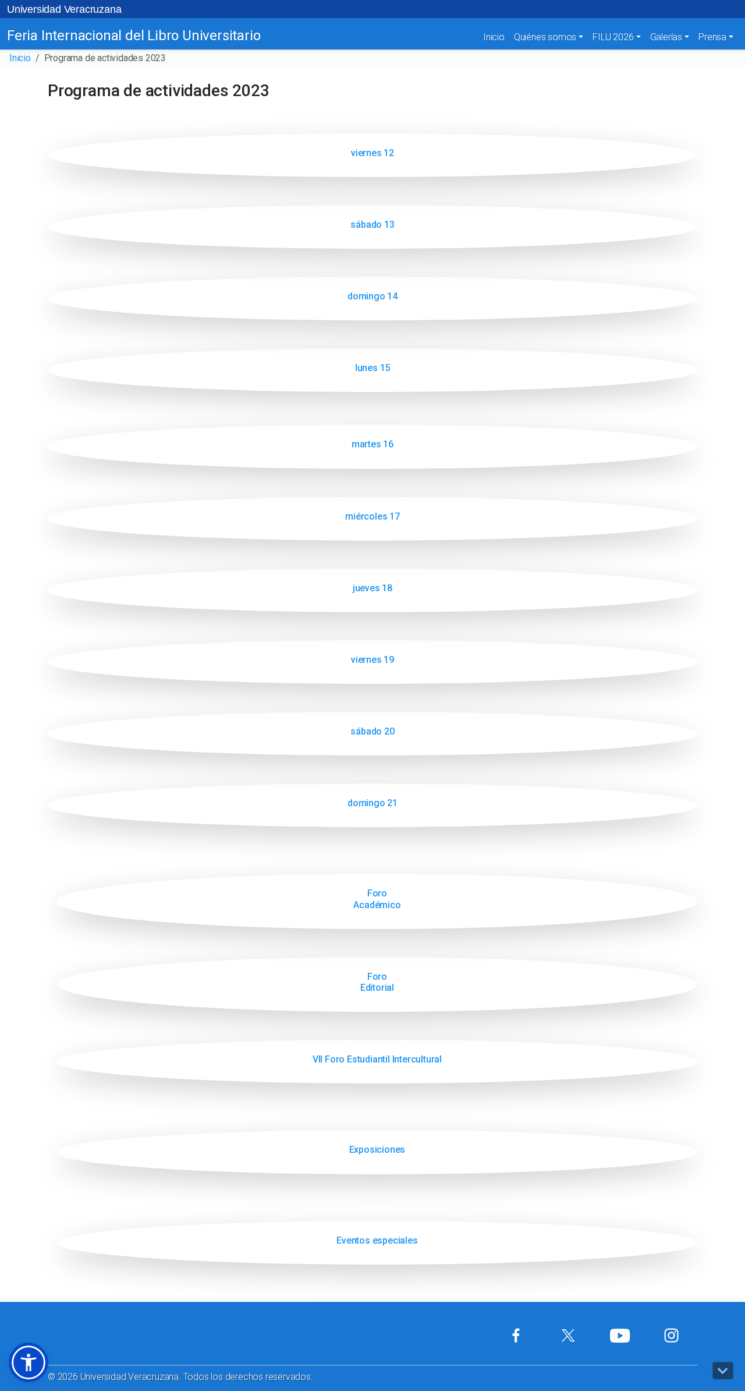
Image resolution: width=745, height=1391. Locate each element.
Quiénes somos (545, 37)
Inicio (494, 37)
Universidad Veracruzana (64, 9)
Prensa (712, 37)
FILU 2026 (613, 37)
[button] (28, 1362)
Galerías (666, 37)
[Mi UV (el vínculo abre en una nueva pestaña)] (516, 1335)
